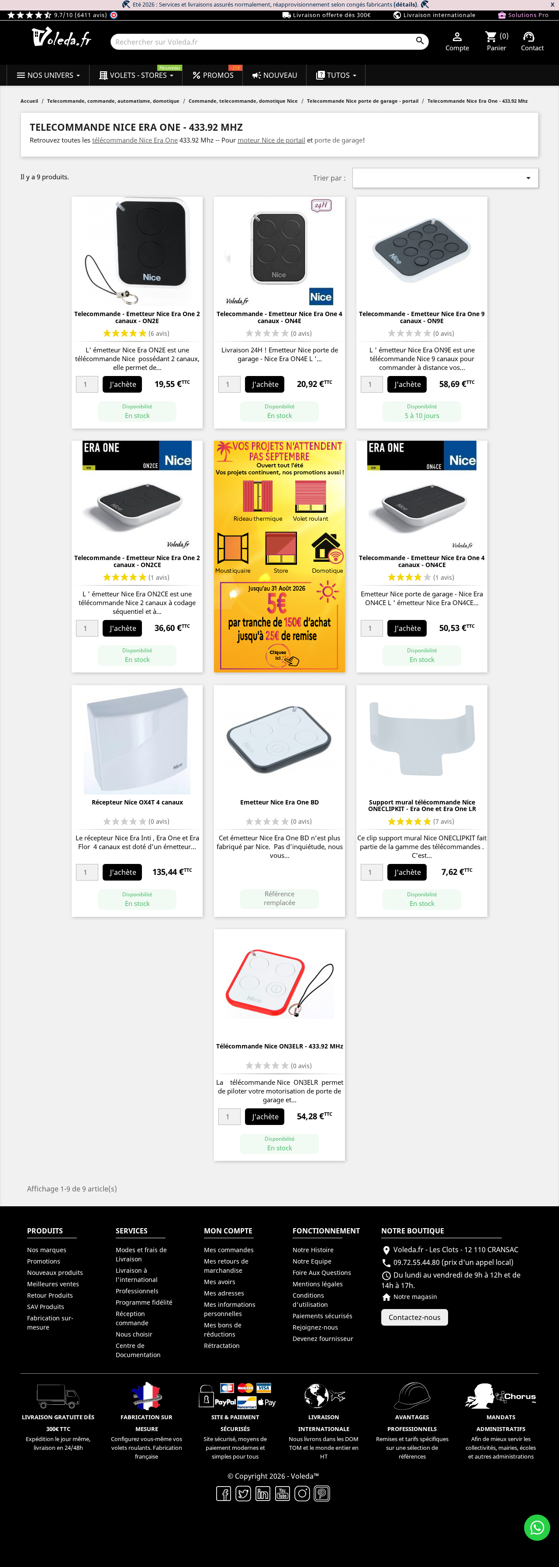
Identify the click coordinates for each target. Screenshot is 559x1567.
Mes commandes (229, 1250)
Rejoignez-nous (315, 1327)
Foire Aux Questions (322, 1272)
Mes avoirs (219, 1282)
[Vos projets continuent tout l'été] (279, 556)
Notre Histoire (313, 1250)
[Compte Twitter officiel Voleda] (243, 1493)
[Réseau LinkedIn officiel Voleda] (263, 1493)
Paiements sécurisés (322, 1316)
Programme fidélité (144, 1302)
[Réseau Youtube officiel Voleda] (283, 1493)
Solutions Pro (523, 15)
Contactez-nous (415, 1317)
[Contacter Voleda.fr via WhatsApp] (537, 1528)
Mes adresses (224, 1293)
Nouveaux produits (55, 1272)
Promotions (43, 1261)
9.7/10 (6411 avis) (58, 15)
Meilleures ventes (53, 1284)
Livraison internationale (434, 15)
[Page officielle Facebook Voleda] (224, 1493)
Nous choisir (134, 1334)
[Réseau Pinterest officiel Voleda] (322, 1493)
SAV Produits (45, 1306)
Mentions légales (318, 1284)
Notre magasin (409, 1296)
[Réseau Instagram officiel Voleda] (302, 1493)
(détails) (405, 4)
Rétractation (222, 1345)
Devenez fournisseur (323, 1338)
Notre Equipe (312, 1261)
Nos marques (46, 1250)
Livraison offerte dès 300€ (326, 15)
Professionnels (137, 1291)
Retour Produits (50, 1295)
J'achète (123, 384)
